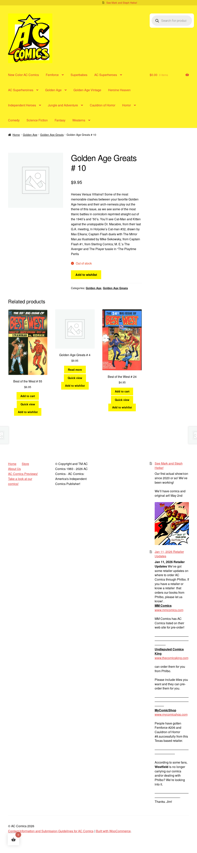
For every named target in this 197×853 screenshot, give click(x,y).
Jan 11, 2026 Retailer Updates (169, 553)
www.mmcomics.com (169, 610)
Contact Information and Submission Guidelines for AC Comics (50, 831)
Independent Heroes (22, 105)
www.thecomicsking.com (171, 658)
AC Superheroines (20, 90)
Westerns (78, 120)
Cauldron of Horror (102, 105)
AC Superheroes (105, 75)
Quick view (28, 404)
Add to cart (27, 396)
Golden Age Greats (52, 135)
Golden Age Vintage (87, 90)
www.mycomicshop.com (171, 714)
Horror (126, 105)
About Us (14, 469)
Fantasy (60, 120)
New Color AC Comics (23, 75)
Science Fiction (37, 120)
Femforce (52, 75)
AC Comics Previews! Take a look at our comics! (23, 479)
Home (16, 135)
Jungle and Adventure (63, 105)
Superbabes (79, 75)
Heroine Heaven (119, 90)
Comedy (14, 120)
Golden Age (53, 90)
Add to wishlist (86, 274)
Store (25, 464)
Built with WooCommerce (113, 831)
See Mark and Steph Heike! (121, 2)
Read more (75, 369)
